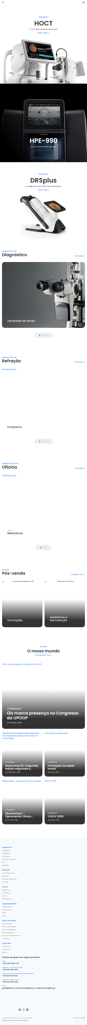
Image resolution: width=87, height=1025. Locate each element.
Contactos (5, 938)
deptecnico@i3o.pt (46, 988)
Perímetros (5, 865)
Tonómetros (6, 856)
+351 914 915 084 (10, 969)
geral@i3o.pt (8, 988)
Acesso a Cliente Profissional (11, 935)
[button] (84, 2)
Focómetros (6, 893)
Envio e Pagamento (8, 933)
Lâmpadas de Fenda (9, 859)
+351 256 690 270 (10, 963)
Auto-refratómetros (8, 873)
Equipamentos (7, 907)
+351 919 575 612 (10, 975)
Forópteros (5, 876)
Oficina (4, 952)
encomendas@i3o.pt (25, 988)
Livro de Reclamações (22, 1020)
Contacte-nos (77, 574)
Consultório (6, 946)
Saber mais (42, 33)
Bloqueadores (6, 899)
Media (4, 916)
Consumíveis (6, 949)
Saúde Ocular (6, 910)
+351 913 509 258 (10, 982)
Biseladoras (6, 890)
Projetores (5, 882)
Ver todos (79, 256)
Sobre (4, 913)
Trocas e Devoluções (9, 930)
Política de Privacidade (8, 1020)
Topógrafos (6, 850)
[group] (43, 295)
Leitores (4, 896)
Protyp (83, 1018)
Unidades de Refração (9, 879)
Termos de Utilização (9, 927)
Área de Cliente (7, 924)
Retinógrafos (6, 853)
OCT (3, 862)
